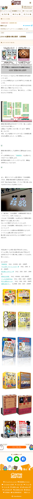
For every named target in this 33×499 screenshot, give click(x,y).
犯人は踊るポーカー (7, 281)
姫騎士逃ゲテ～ (6, 284)
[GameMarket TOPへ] (16, 475)
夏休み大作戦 (5, 276)
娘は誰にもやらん (6, 271)
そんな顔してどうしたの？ (9, 266)
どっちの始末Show (6, 279)
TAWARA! (19, 155)
